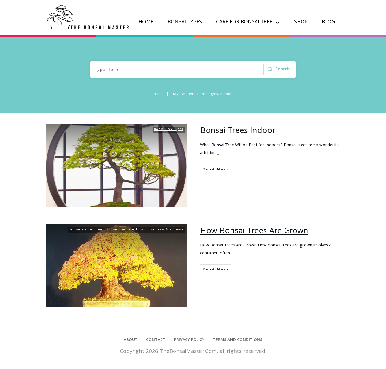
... (218, 153)
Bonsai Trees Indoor (238, 131)
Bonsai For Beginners (86, 229)
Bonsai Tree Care (120, 229)
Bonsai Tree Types (168, 129)
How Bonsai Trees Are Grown (159, 229)
